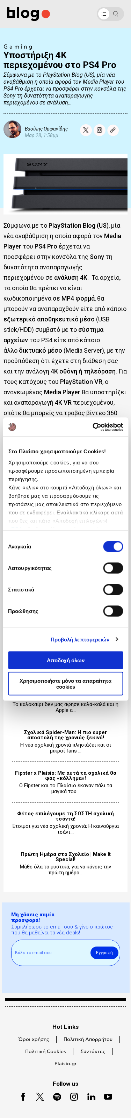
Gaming (18, 47)
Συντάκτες (92, 1051)
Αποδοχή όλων (66, 660)
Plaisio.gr (65, 1063)
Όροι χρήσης (34, 1039)
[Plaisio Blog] (28, 14)
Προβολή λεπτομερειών (80, 639)
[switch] (113, 568)
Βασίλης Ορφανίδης (46, 128)
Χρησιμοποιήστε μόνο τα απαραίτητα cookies (65, 683)
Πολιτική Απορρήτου (88, 1039)
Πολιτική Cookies (45, 1051)
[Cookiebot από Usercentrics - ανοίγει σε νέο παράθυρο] (93, 426)
